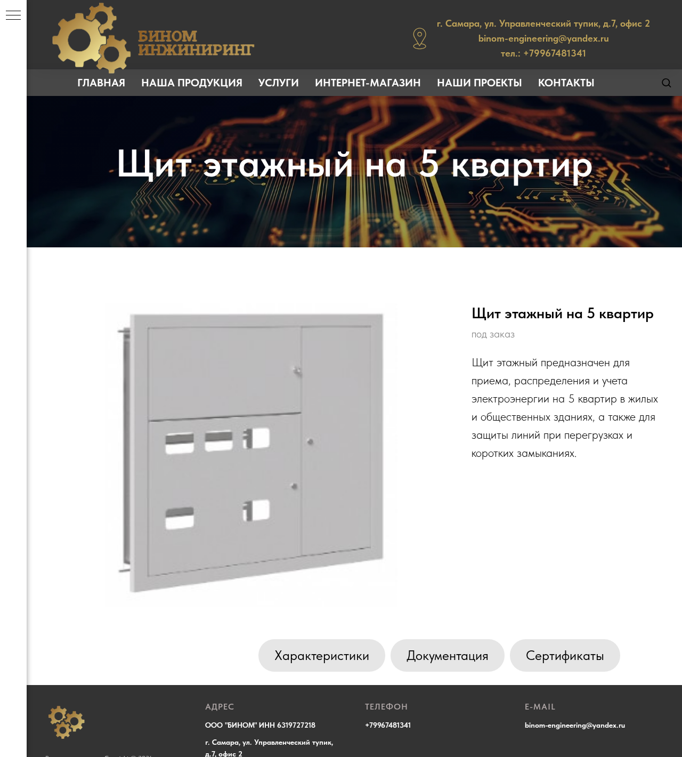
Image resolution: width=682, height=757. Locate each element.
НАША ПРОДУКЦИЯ (191, 82)
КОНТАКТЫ (566, 82)
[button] (666, 82)
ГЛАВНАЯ (101, 82)
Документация (448, 655)
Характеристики (321, 655)
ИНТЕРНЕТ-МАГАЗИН (368, 82)
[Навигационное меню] (13, 16)
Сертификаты (565, 655)
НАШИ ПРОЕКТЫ (479, 82)
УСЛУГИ (278, 82)
